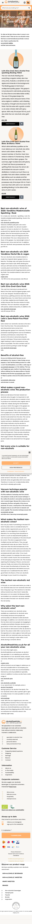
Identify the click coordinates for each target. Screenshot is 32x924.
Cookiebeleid (10, 471)
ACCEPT (16, 463)
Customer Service (9, 748)
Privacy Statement (19, 471)
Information (7, 765)
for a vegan (26, 659)
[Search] (29, 8)
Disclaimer (16, 855)
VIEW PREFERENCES (16, 467)
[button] (29, 452)
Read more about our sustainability (13, 810)
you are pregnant (23, 626)
